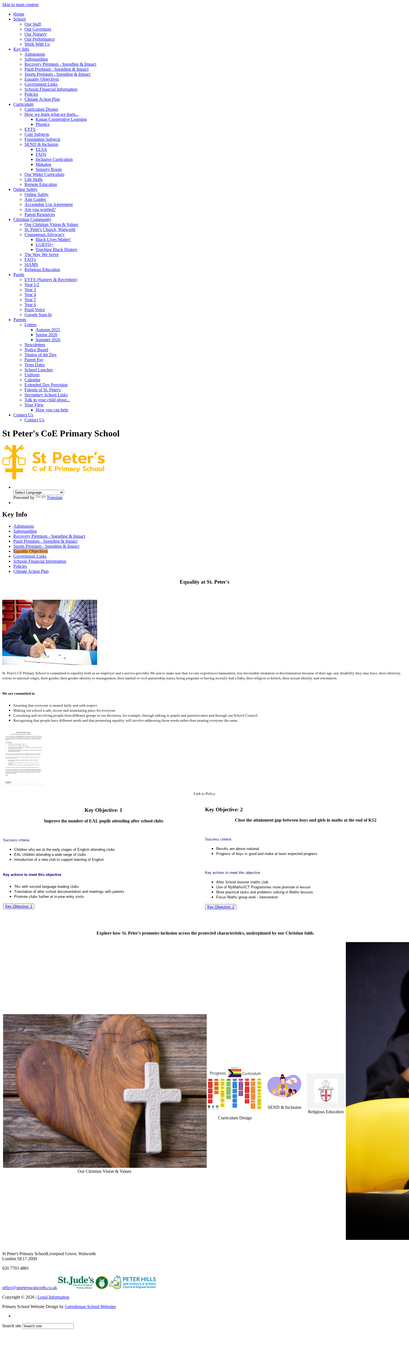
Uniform (32, 374)
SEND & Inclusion (41, 144)
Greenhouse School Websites (90, 1306)
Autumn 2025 (48, 329)
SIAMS (31, 264)
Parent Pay (33, 359)
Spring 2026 (46, 334)
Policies (31, 94)
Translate (55, 497)
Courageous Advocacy (44, 234)
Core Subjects (36, 134)
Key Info (21, 49)
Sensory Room (49, 169)
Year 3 (30, 289)
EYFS (30, 129)
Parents (19, 319)
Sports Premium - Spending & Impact (57, 74)
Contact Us (23, 414)
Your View (34, 404)
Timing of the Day (40, 354)
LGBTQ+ (44, 244)
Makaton (43, 164)
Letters (30, 324)
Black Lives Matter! (53, 239)
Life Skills (33, 179)
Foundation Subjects (42, 139)
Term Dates (34, 364)
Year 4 (30, 294)
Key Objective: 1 (18, 906)
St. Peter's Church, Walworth (49, 229)
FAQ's (30, 259)
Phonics (43, 124)
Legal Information (53, 1297)
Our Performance (39, 39)
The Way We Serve (41, 254)
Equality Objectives (41, 79)
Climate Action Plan (42, 99)
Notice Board (36, 349)
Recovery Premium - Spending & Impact (60, 64)
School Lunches (38, 369)
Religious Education (42, 269)
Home (18, 14)
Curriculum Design (41, 109)
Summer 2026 (48, 339)
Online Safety (25, 189)
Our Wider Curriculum (44, 174)
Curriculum (23, 104)
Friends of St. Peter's (42, 389)
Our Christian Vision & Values (51, 224)
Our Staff (32, 24)
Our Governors (37, 29)
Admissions (34, 54)
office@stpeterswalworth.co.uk (29, 1287)
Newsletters (34, 344)
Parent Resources (39, 214)
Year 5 (30, 299)
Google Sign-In (38, 314)
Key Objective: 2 (220, 907)
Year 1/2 (31, 284)
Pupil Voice (34, 309)
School (19, 19)
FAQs (41, 154)
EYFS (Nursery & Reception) (50, 279)
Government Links (41, 84)
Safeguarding (36, 59)
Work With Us (37, 44)
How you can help (52, 409)
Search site (11, 1325)
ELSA (41, 149)
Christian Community (32, 219)
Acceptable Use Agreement (48, 204)
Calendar (32, 379)
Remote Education (40, 184)
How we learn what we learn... (51, 114)
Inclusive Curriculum (54, 159)
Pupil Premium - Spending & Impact (56, 69)
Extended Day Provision (46, 384)
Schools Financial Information (50, 89)
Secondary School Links (46, 394)
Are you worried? (40, 209)
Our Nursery (35, 34)
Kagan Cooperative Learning (61, 119)
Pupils (18, 274)
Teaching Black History (56, 249)
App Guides (35, 199)
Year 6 (30, 304)
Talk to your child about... (47, 399)
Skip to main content (20, 4)
